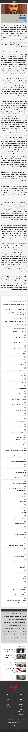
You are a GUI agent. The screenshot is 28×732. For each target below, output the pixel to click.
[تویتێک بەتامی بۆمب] (14, 9)
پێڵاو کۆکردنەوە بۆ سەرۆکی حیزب (19, 595)
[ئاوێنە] (14, 687)
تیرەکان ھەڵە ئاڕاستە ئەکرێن (20, 478)
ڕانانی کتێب (8, 707)
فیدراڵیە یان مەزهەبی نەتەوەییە (19, 399)
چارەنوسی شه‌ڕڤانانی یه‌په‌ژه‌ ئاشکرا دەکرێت (17, 625)
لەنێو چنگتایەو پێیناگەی (21, 337)
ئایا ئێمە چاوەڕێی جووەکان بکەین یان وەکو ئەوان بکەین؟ (13, 305)
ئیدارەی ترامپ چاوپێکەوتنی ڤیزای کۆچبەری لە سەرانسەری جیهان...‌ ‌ (9, 671)
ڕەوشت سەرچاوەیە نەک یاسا (20, 534)
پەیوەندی (10, 719)
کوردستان (21, 694)
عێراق (21, 697)
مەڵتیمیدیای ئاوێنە (21, 712)
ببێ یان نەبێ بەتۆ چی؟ (21, 573)
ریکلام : (13, 722)
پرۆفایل (21, 702)
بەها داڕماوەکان (22, 567)
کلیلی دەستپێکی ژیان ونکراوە (20, 370)
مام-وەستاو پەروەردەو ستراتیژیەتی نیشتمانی (14, 321)
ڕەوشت (24, 578)
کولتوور (7, 697)
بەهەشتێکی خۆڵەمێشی (21, 353)
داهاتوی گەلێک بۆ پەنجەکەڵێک (19, 589)
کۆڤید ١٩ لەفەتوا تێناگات (20, 529)
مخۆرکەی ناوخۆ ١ (22, 507)
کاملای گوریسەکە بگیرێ (19, 325)
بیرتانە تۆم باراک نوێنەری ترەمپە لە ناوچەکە (15, 301)
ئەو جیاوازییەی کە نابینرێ (20, 518)
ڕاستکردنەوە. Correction (21, 421)
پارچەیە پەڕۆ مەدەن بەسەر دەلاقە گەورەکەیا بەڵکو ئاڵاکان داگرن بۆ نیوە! (16, 601)
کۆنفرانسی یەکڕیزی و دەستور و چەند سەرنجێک (16, 456)
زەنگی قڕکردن (23, 375)
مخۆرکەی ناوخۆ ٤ (22, 496)
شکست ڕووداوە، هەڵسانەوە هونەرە (18, 432)
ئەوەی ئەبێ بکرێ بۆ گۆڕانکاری (19, 342)
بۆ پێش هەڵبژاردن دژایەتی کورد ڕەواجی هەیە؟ (14, 309)
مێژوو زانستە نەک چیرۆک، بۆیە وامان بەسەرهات (16, 450)
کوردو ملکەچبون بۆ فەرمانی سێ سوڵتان (17, 545)
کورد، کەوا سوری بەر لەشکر (20, 348)
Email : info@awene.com (14, 690)
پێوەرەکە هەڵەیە (22, 584)
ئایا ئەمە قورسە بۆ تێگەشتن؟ (20, 556)
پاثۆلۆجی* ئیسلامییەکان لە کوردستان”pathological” (20, 438)
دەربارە (14, 719)
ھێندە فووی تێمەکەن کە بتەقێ (19, 483)
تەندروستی (21, 714)
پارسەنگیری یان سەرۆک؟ (21, 410)
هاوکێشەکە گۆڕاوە (22, 416)
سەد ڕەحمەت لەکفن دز (21, 472)
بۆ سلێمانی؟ (23, 540)
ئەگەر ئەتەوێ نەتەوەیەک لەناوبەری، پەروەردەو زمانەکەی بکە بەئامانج (16, 489)
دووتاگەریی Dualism (21, 445)
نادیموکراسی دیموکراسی (19, 328)
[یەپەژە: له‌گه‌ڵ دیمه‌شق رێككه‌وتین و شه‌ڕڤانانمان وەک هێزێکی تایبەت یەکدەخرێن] (21, 656)
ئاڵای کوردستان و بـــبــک (21, 551)
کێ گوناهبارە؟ (23, 364)
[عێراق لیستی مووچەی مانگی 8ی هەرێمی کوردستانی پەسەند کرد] (21, 677)
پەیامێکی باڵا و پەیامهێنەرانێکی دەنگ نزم (15, 318)
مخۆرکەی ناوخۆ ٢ (22, 501)
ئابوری (8, 699)
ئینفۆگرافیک (21, 707)
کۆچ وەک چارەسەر (22, 426)
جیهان (21, 699)
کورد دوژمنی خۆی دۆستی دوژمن (19, 405)
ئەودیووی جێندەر (22, 359)
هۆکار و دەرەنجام (22, 394)
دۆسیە (21, 709)
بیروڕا (8, 694)
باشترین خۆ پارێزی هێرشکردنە (20, 562)
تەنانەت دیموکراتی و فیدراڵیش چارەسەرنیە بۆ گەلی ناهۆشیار (16, 382)
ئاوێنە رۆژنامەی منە (21, 719)
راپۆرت (8, 704)
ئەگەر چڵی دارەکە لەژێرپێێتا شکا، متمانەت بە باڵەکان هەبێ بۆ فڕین (14, 313)
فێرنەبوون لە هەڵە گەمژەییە (18, 331)
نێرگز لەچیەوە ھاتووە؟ (21, 467)
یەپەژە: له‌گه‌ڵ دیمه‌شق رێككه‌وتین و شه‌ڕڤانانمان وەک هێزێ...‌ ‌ (9, 657)
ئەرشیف (4, 719)
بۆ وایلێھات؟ (23, 512)
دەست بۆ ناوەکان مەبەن (21, 388)
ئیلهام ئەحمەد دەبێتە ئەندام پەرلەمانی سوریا (16, 641)
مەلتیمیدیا (8, 702)
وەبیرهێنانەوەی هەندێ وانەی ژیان (18, 461)
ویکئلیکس (21, 704)
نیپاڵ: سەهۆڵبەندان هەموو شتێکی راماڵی (17, 619)
